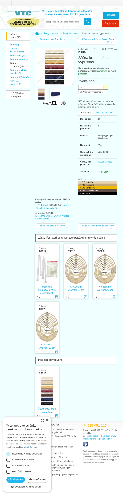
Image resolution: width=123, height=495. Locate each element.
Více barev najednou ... (93, 92)
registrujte (102, 71)
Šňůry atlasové (19, 59)
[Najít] (87, 21)
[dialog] (27, 454)
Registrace (110, 23)
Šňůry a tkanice (14, 35)
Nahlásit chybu (109, 436)
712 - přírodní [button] (87, 182)
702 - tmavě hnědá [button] (90, 191)
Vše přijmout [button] (15, 479)
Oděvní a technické (17, 50)
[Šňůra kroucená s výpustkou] (47, 391)
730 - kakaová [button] (88, 185)
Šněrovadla (17, 55)
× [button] (47, 420)
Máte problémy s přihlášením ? (97, 439)
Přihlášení (111, 14)
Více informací (30, 447)
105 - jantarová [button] (88, 188)
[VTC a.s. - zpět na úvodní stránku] (23, 18)
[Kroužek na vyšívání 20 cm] (105, 269)
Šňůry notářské (19, 77)
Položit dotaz (92, 436)
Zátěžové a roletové (15, 82)
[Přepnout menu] (8, 3)
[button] (27, 487)
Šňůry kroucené (17, 65)
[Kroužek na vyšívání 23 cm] (47, 327)
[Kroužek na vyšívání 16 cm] (76, 269)
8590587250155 (105, 162)
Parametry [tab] (86, 112)
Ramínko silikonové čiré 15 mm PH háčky (47, 289)
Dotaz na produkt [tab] (104, 112)
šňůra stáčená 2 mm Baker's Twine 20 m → (98, 40)
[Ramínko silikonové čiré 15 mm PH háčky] (47, 269)
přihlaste (82, 74)
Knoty (14, 44)
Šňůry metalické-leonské (18, 71)
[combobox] (64, 21)
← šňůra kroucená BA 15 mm (51, 39)
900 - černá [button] (86, 193)
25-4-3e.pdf (42, 205)
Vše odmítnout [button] (37, 479)
